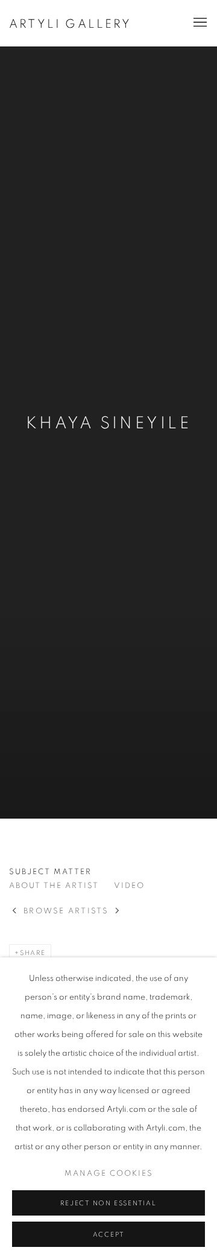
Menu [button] (199, 23)
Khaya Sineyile (109, 423)
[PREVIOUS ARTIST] (14, 912)
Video (129, 886)
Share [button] (33, 953)
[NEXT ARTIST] (118, 912)
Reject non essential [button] (108, 1203)
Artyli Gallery (70, 24)
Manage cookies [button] (108, 1174)
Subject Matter (50, 872)
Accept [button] (109, 1234)
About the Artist (54, 886)
